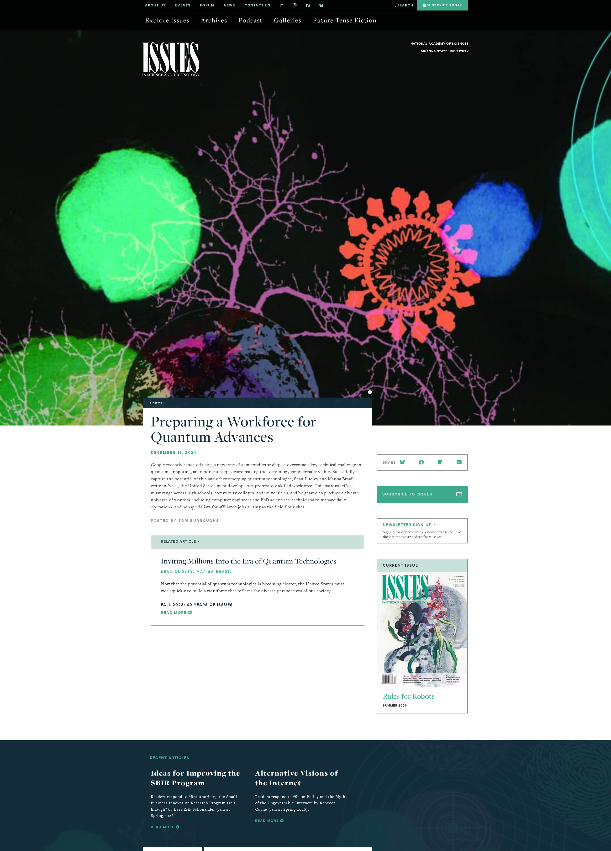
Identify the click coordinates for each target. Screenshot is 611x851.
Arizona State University (445, 51)
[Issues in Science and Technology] (171, 59)
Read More (163, 826)
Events (182, 5)
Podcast (251, 20)
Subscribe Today (444, 5)
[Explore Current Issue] (422, 629)
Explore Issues (167, 20)
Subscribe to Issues (407, 494)
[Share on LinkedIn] (440, 462)
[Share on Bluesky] (403, 462)
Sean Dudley (177, 571)
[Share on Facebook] (421, 462)
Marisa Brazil (214, 571)
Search (404, 5)
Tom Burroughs (199, 520)
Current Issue (400, 565)
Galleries (287, 20)
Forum (207, 5)
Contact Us (257, 5)
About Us (155, 5)
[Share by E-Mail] (459, 462)
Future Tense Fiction (345, 20)
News (229, 5)
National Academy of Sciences (440, 43)
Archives (214, 20)
